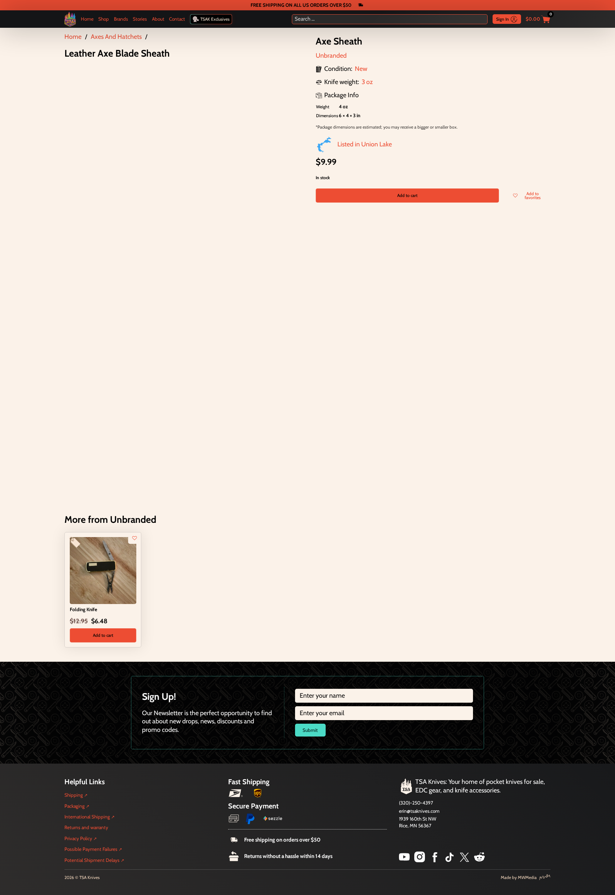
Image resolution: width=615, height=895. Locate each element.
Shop (103, 19)
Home (87, 19)
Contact (177, 19)
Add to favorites (533, 195)
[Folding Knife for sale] (103, 570)
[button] (103, 635)
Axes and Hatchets (116, 37)
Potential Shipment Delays (92, 860)
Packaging (74, 806)
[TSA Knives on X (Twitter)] (464, 860)
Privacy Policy (78, 838)
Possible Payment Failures (90, 849)
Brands (121, 19)
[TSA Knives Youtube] (404, 860)
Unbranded (331, 55)
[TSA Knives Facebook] (435, 860)
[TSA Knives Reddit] (479, 860)
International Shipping (87, 816)
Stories (140, 19)
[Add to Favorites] (134, 538)
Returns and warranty (86, 827)
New (361, 69)
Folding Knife (83, 609)
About (158, 19)
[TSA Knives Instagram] (419, 860)
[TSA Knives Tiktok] (449, 860)
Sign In (502, 19)
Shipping (73, 795)
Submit (310, 730)
